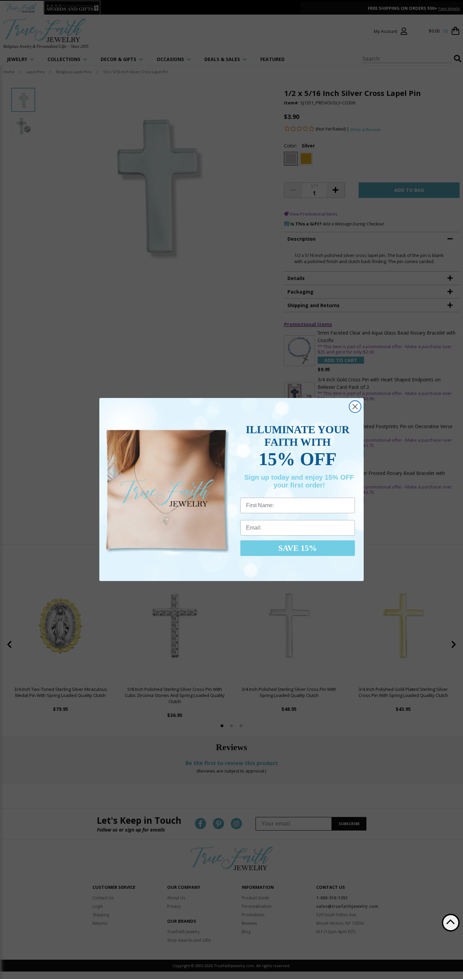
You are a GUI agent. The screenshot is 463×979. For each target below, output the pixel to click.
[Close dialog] (355, 407)
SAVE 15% (297, 548)
